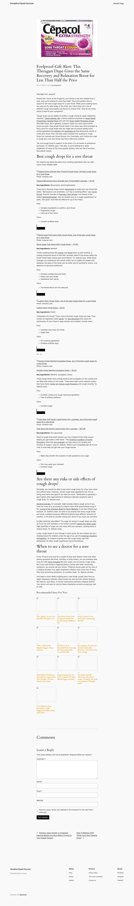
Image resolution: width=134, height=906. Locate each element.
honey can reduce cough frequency (64, 384)
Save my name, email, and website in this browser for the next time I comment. (66, 811)
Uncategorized (56, 85)
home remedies (54, 562)
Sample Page (118, 3)
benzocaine (69, 189)
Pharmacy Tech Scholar (68, 194)
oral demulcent (74, 319)
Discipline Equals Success (22, 3)
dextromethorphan (49, 197)
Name (40, 782)
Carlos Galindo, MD (52, 118)
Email (39, 791)
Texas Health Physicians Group (81, 121)
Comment (41, 759)
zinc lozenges (59, 442)
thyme (70, 253)
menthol (57, 131)
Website (40, 800)
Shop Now (41, 228)
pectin (61, 319)
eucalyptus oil (70, 131)
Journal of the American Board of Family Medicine (59, 509)
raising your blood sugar (86, 524)
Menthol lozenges (44, 504)
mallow (61, 253)
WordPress (23, 894)
